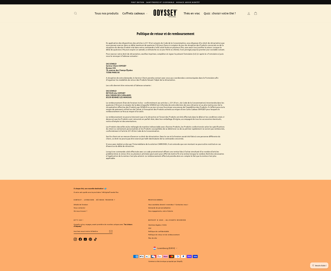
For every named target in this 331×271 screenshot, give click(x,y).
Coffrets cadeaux (133, 13)
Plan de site (152, 238)
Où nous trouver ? (80, 211)
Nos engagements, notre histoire (160, 211)
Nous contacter (79, 208)
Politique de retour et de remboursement (164, 235)
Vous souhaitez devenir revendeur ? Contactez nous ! (168, 204)
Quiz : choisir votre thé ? (220, 13)
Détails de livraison (81, 204)
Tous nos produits (106, 13)
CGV (149, 228)
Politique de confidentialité (158, 231)
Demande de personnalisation (159, 208)
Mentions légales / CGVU (157, 225)
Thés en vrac (192, 13)
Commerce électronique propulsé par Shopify (165, 261)
